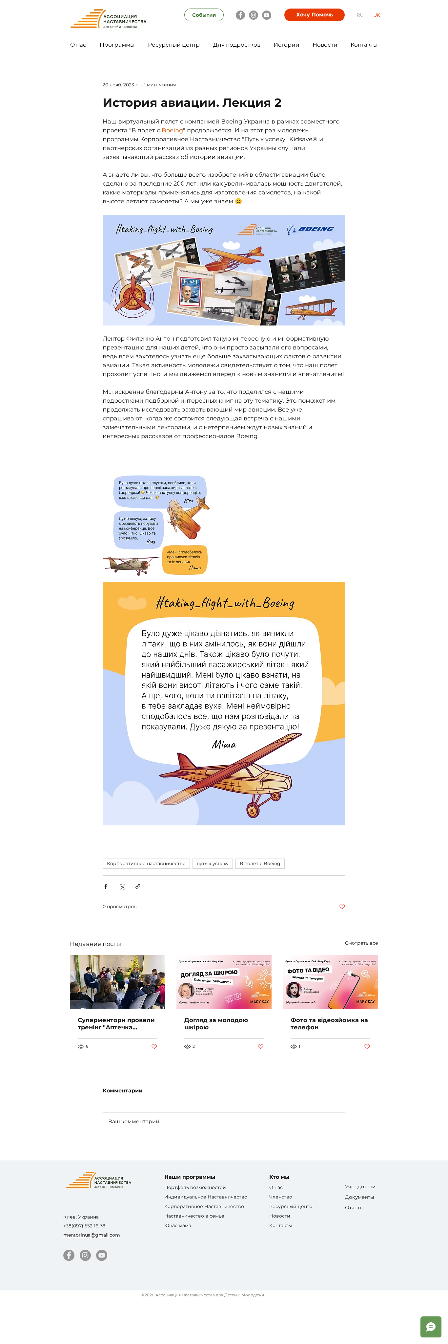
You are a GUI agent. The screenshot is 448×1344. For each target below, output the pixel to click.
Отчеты (354, 1207)
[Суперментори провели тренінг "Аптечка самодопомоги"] (117, 982)
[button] (78, 41)
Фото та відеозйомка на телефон (329, 1024)
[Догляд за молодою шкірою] (224, 982)
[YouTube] (266, 15)
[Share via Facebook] (106, 886)
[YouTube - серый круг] (101, 1255)
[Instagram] (253, 15)
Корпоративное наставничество (146, 863)
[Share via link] (138, 886)
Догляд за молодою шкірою (216, 1024)
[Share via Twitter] (122, 886)
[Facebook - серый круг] (68, 1255)
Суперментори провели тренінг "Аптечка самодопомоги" (116, 1024)
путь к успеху (213, 863)
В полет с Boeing (260, 863)
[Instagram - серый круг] (85, 1255)
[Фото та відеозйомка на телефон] (330, 982)
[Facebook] (240, 15)
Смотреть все (361, 943)
